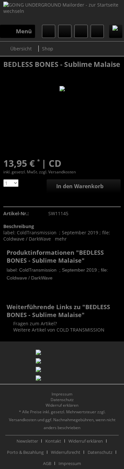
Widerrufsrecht (65, 452)
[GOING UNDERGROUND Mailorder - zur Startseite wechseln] (62, 13)
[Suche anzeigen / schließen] (48, 31)
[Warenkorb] (97, 31)
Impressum (62, 394)
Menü (24, 31)
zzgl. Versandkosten (57, 172)
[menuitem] (17, 31)
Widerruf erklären (62, 405)
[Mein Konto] (81, 31)
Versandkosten (22, 420)
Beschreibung (18, 226)
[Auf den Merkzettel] (7, 199)
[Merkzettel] (64, 31)
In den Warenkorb (79, 186)
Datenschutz (62, 399)
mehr (61, 239)
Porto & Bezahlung (25, 452)
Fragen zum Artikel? (34, 323)
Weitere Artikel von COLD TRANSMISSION (58, 330)
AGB (47, 463)
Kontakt (53, 441)
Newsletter (27, 441)
